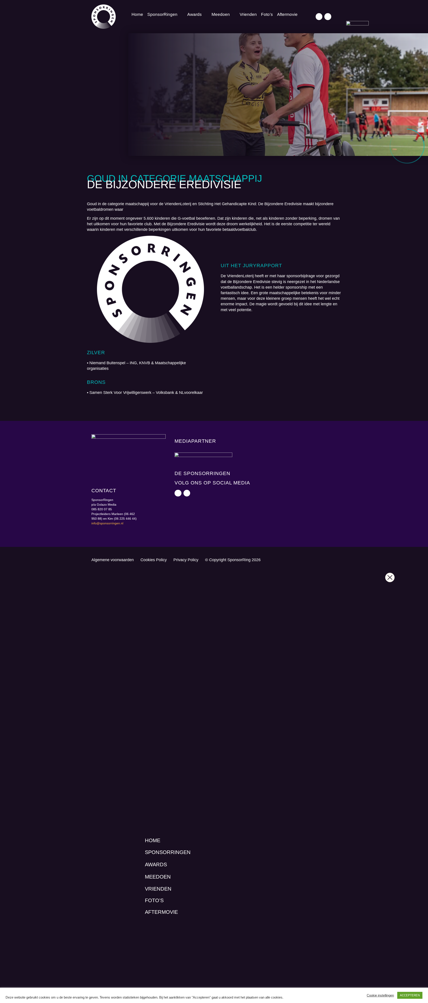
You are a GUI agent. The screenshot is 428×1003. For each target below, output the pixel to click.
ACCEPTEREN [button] (410, 995)
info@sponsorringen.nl (107, 523)
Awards (194, 14)
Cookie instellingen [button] (380, 995)
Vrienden (248, 14)
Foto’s (267, 14)
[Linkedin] (327, 16)
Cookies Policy (153, 560)
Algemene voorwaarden (112, 560)
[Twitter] (319, 16)
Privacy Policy (185, 560)
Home (137, 14)
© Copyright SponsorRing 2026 (233, 560)
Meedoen (221, 14)
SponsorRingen (162, 14)
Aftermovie (287, 14)
